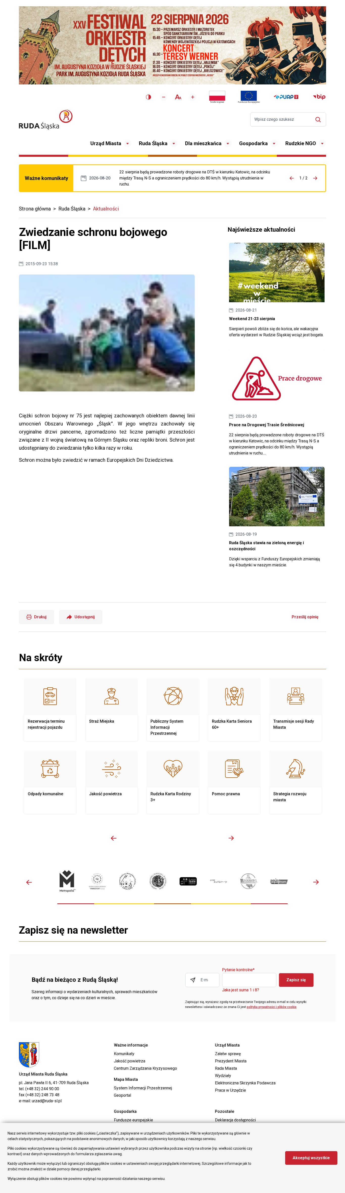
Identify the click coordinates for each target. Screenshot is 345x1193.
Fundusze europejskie (133, 1120)
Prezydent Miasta (231, 1061)
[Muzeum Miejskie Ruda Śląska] (127, 881)
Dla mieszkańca (203, 143)
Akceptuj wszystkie (311, 1157)
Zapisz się (296, 979)
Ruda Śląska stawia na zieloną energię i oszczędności (277, 517)
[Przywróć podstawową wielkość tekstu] (178, 97)
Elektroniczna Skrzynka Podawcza (245, 1083)
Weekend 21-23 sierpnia (277, 290)
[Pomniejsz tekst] (163, 97)
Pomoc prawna (234, 782)
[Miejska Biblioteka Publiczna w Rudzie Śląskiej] (158, 881)
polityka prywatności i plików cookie (272, 1007)
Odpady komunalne (50, 782)
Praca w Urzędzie (230, 1090)
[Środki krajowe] (217, 97)
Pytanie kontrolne (238, 970)
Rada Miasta (226, 1068)
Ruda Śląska (153, 143)
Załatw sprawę (228, 1053)
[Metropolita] (67, 881)
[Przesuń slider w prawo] (231, 838)
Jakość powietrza (111, 782)
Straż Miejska (111, 710)
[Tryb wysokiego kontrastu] (148, 97)
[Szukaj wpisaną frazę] (319, 119)
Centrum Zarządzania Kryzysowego (145, 1068)
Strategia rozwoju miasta (295, 782)
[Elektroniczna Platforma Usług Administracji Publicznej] (286, 97)
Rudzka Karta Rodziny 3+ (172, 782)
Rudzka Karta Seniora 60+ (234, 710)
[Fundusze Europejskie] (249, 97)
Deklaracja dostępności (235, 1120)
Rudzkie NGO (300, 143)
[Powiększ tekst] (192, 97)
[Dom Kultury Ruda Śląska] (218, 881)
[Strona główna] (45, 120)
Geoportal (122, 1095)
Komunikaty (124, 1053)
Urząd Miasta (105, 143)
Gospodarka (253, 143)
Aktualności (106, 209)
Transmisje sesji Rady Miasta (295, 710)
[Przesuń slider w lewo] (114, 838)
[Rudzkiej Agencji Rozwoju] (97, 881)
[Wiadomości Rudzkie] (249, 881)
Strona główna (35, 209)
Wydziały (223, 1075)
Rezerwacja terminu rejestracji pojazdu (50, 710)
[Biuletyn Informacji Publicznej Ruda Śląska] (319, 97)
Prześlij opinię (305, 617)
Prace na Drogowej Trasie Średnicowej (196, 178)
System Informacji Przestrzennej (143, 1088)
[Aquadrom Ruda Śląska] (279, 881)
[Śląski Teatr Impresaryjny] (188, 881)
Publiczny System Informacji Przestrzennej (172, 710)
